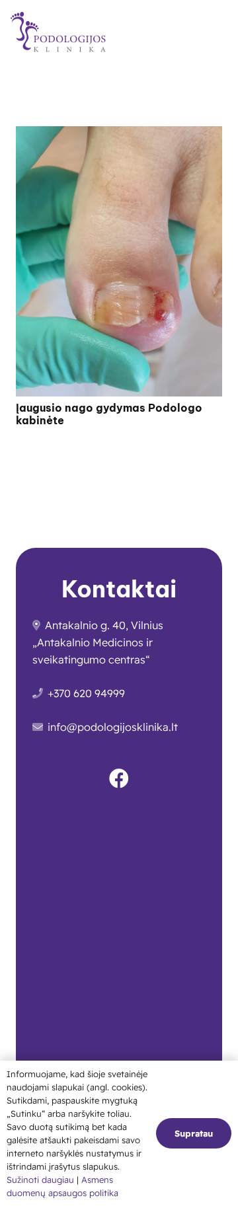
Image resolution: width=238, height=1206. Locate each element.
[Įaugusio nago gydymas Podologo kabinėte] (119, 134)
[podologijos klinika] (61, 33)
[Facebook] (119, 778)
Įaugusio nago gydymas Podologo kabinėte (109, 414)
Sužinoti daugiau (42, 1179)
